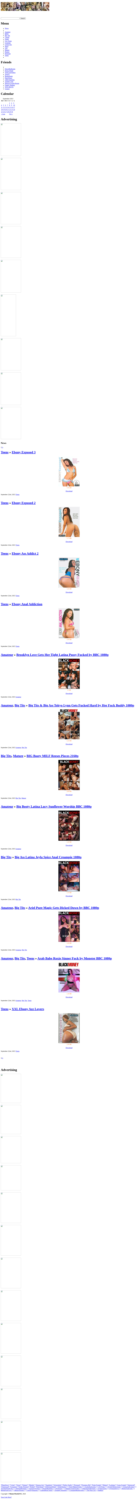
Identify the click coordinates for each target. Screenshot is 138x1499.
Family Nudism (10, 85)
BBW (7, 34)
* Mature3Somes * (19, 1490)
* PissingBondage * (47, 1488)
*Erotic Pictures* (23, 1487)
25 (2, 112)
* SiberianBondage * (21, 1488)
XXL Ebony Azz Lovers (28, 1009)
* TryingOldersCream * (113, 1487)
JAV (6, 48)
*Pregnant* (77, 1485)
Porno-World (9, 71)
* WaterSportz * (62, 1487)
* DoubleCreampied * (61, 1490)
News (7, 28)
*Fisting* (32, 1487)
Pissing (7, 52)
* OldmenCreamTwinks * (72, 1488)
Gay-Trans (8, 41)
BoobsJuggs (9, 76)
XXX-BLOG (9, 87)
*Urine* (12, 1485)
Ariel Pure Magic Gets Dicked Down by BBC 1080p (63, 908)
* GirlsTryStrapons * (32, 1490)
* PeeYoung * (58, 1488)
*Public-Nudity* (67, 1485)
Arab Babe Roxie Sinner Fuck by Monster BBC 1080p (74, 958)
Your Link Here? (6, 1497)
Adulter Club (9, 81)
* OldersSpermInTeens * (89, 1488)
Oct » (11, 114)
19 (4, 109)
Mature (7, 50)
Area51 (7, 74)
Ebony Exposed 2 (24, 503)
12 (4, 107)
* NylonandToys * (114, 1488)
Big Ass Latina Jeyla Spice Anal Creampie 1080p (48, 857)
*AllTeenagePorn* (50, 1487)
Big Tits (7, 35)
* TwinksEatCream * (90, 1487)
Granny (7, 89)
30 (12, 112)
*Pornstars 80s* (86, 1485)
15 (10, 107)
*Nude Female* (96, 1485)
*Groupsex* (14, 1487)
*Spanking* (49, 1485)
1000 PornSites (10, 80)
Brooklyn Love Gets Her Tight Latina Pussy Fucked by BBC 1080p (62, 654)
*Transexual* (5, 1487)
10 (14, 105)
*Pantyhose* (40, 1487)
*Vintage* (24, 1485)
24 (14, 109)
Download (69, 491)
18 (2, 109)
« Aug (3, 114)
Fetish (7, 39)
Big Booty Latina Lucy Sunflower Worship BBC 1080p (54, 806)
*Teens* (18, 1485)
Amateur (7, 32)
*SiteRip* (100, 1490)
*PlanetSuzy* (5, 1485)
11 (2, 107)
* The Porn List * (91, 1490)
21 (8, 109)
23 (12, 109)
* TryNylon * (101, 1487)
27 (6, 112)
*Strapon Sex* (40, 1485)
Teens (7, 55)
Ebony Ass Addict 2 (25, 553)
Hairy (6, 46)
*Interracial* (131, 1485)
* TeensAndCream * (128, 1487)
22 (10, 109)
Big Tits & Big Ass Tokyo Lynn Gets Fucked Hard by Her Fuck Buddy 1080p (81, 705)
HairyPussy (8, 78)
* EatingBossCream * (46, 1490)
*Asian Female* (121, 1485)
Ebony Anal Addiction (27, 604)
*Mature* (105, 1485)
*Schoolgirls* (57, 1485)
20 (6, 109)
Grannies (8, 43)
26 (4, 112)
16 (12, 107)
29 (10, 112)
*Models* (31, 1485)
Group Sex (8, 45)
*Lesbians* (112, 1485)
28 (8, 112)
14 (8, 107)
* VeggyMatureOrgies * (75, 1487)
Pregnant (8, 54)
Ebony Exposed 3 (24, 452)
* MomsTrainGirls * (127, 1488)
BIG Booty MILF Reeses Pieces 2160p (52, 756)
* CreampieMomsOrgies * (76, 1490)
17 (14, 107)
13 (6, 107)
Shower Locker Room (12, 83)
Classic (7, 37)
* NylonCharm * (102, 1488)
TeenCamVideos (10, 72)
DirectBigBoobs (10, 69)
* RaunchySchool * (34, 1488)
